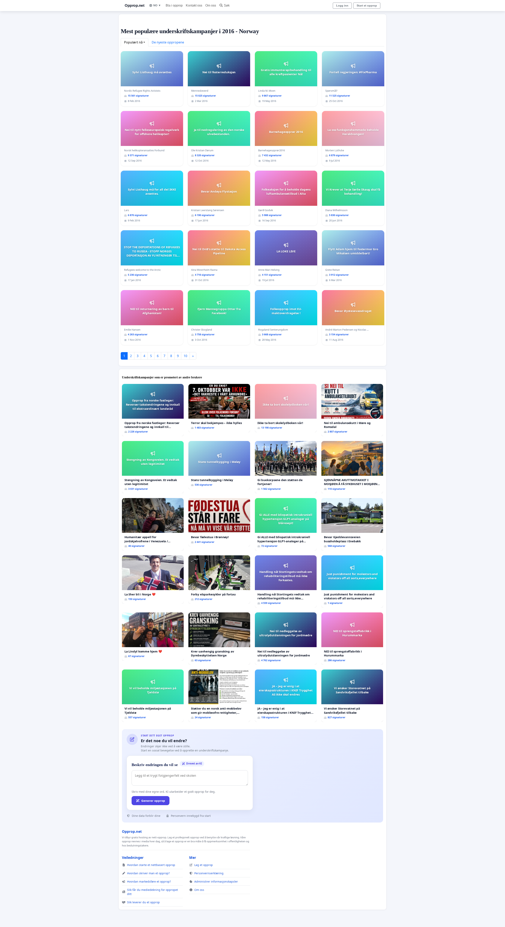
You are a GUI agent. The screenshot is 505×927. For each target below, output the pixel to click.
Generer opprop (153, 801)
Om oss (210, 5)
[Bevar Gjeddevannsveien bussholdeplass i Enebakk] (352, 524)
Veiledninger (133, 857)
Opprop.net (134, 5)
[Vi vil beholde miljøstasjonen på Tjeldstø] (153, 695)
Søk (227, 5)
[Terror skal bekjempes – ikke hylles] (219, 408)
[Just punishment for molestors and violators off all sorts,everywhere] (352, 581)
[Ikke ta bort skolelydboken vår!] (286, 408)
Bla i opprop (174, 5)
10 (185, 356)
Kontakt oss (194, 5)
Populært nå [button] (133, 42)
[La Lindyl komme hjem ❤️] (153, 636)
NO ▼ (157, 5)
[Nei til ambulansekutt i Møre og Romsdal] (352, 410)
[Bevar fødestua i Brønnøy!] (219, 522)
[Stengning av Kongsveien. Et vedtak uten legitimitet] (153, 467)
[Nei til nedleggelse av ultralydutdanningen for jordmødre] (286, 638)
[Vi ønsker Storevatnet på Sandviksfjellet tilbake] (352, 695)
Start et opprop (367, 5)
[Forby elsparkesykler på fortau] (219, 579)
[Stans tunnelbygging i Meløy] (219, 465)
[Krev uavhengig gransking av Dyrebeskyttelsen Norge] (219, 638)
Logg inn (342, 5)
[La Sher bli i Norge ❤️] (153, 579)
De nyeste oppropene (168, 42)
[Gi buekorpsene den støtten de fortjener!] (286, 467)
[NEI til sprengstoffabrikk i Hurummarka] (352, 638)
